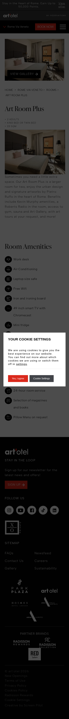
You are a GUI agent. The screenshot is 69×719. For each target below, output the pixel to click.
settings (21, 364)
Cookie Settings (41, 378)
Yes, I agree (18, 378)
